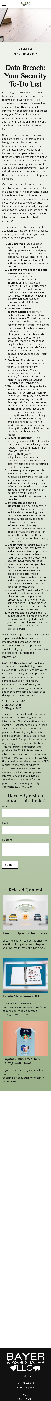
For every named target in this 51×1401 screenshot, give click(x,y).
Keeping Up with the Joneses (25, 933)
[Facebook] (21, 1376)
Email (5, 823)
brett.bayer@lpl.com (25, 1387)
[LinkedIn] (30, 1376)
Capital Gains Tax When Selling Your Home (21, 1061)
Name (5, 806)
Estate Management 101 (21, 996)
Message (7, 839)
